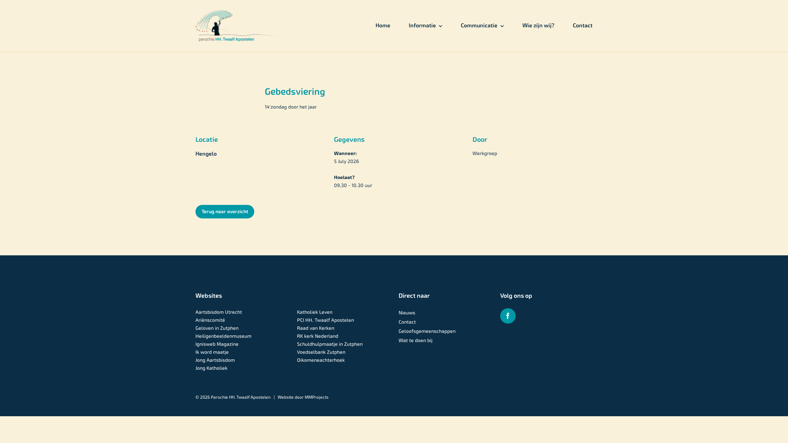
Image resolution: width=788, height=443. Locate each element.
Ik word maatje (212, 352)
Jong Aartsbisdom (215, 360)
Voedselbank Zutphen (321, 352)
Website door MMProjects (303, 397)
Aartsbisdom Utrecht (218, 312)
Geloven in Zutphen (217, 328)
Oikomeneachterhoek (321, 360)
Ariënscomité (210, 320)
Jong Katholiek (211, 368)
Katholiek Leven (314, 312)
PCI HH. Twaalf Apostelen (325, 320)
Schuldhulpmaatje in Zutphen (330, 344)
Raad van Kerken (315, 328)
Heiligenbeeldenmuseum (223, 336)
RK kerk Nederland (317, 336)
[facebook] (508, 316)
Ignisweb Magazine (217, 344)
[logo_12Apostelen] (240, 12)
